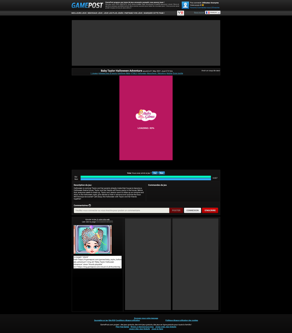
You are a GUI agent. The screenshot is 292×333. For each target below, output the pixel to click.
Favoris (193, 8)
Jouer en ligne (157, 329)
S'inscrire (215, 8)
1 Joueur (94, 73)
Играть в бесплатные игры (142, 327)
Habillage (121, 73)
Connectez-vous (204, 8)
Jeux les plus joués (113, 13)
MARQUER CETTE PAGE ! (154, 13)
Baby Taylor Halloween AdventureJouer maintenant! (97, 239)
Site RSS (111, 320)
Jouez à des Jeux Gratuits (165, 327)
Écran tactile (178, 73)
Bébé (128, 73)
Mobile (169, 73)
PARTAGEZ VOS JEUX (134, 13)
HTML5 (134, 73)
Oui (154, 173)
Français (213, 12)
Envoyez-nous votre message (146, 318)
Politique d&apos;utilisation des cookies (181, 320)
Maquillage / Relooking (156, 73)
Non (161, 173)
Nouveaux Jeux (95, 13)
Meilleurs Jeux (79, 13)
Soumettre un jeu (101, 320)
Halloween (141, 73)
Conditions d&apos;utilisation (128, 320)
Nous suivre (199, 12)
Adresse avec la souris (107, 73)
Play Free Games (122, 327)
